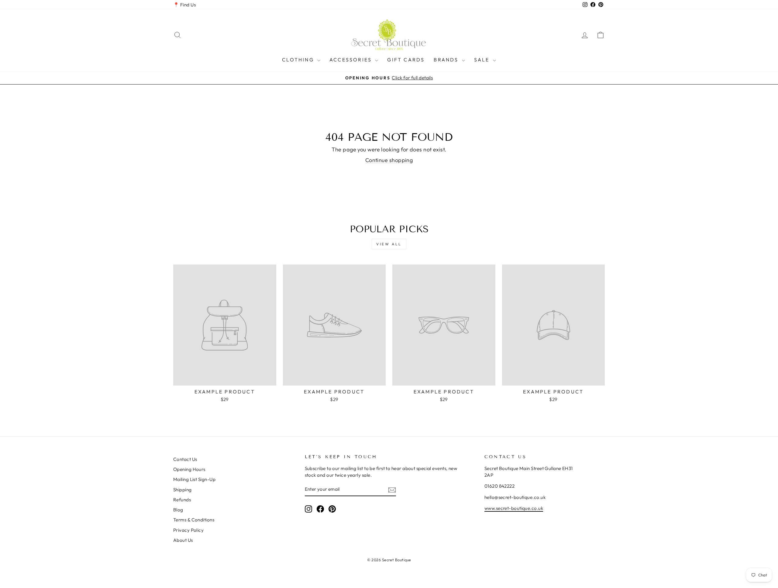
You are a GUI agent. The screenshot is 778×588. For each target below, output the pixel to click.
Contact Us (185, 459)
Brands (447, 60)
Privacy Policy (188, 530)
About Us (183, 540)
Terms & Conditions (193, 520)
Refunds (182, 500)
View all (389, 244)
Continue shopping (389, 160)
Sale (482, 60)
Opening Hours (189, 469)
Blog (178, 510)
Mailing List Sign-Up (194, 479)
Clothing (299, 60)
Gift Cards (406, 60)
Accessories (351, 60)
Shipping (182, 490)
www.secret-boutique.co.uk (513, 508)
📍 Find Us (184, 5)
